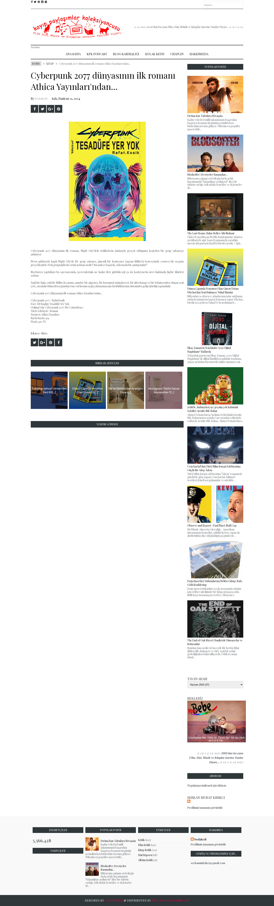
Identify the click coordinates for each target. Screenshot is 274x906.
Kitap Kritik (144, 850)
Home (36, 63)
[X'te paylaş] (42, 109)
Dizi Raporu (145, 855)
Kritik (141, 840)
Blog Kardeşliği (126, 54)
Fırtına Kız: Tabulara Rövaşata (118, 841)
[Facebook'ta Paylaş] (34, 109)
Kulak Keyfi (154, 54)
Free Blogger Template (170, 900)
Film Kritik (144, 845)
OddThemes (114, 900)
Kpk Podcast (97, 54)
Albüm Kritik (145, 860)
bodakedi (41, 98)
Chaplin (177, 54)
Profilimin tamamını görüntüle (205, 807)
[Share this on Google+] (50, 109)
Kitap (50, 63)
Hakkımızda (199, 54)
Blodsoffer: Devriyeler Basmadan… (113, 867)
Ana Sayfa (73, 54)
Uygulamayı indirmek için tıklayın (206, 785)
